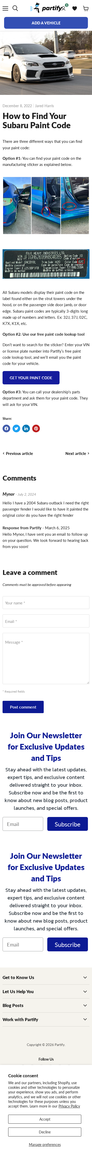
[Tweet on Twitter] (16, 428)
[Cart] (85, 8)
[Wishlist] (74, 8)
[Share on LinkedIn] (26, 428)
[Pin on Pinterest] (36, 428)
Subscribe (67, 824)
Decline (45, 1131)
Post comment (23, 707)
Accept (44, 1119)
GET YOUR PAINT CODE (31, 377)
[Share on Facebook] (6, 428)
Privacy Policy (69, 1106)
